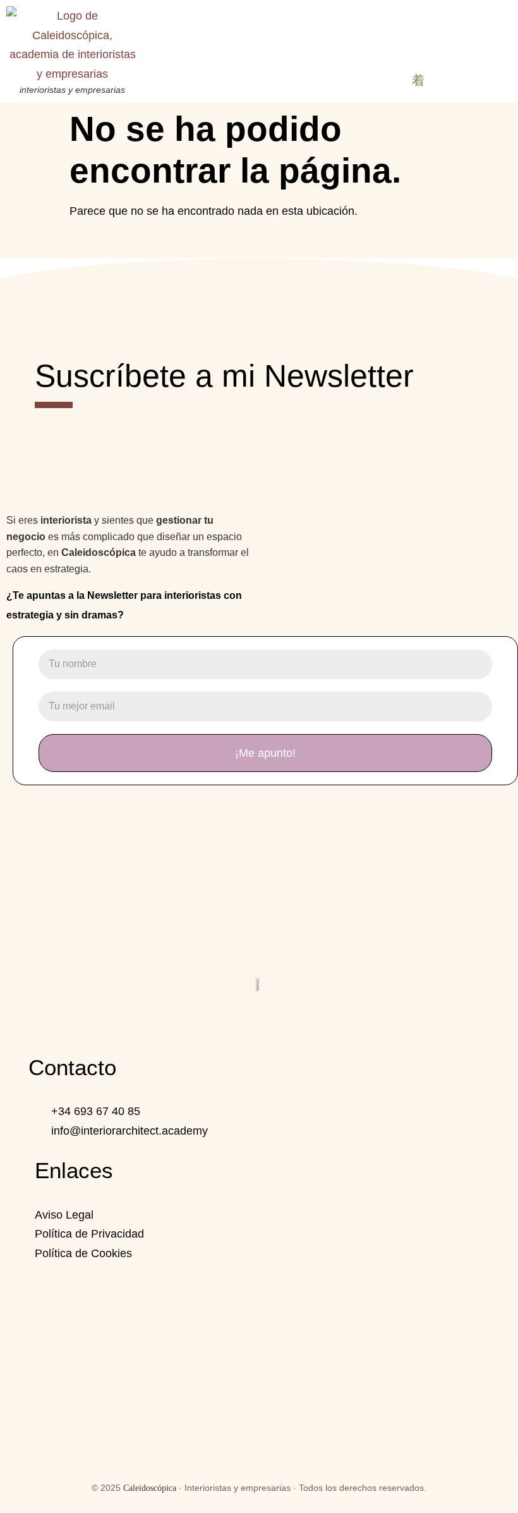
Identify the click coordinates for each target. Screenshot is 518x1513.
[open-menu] (418, 81)
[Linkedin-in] (259, 1020)
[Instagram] (225, 1020)
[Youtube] (292, 1020)
